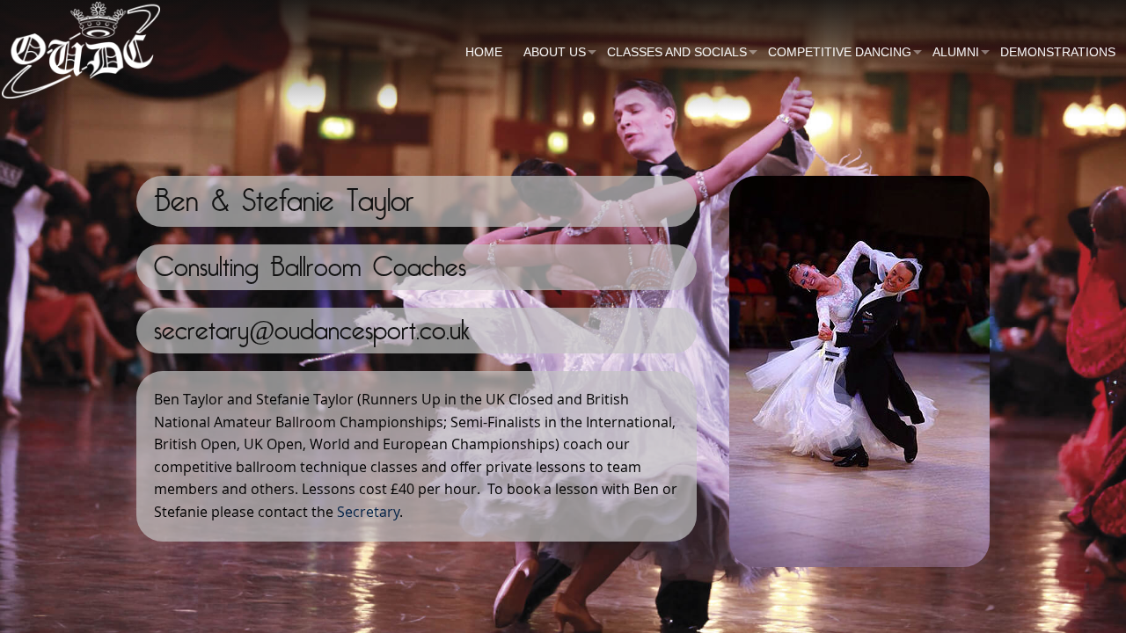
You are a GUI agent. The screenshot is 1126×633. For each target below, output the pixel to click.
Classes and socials (677, 52)
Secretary (368, 511)
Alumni (955, 52)
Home (483, 52)
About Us (554, 52)
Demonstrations (1057, 52)
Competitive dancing (839, 52)
